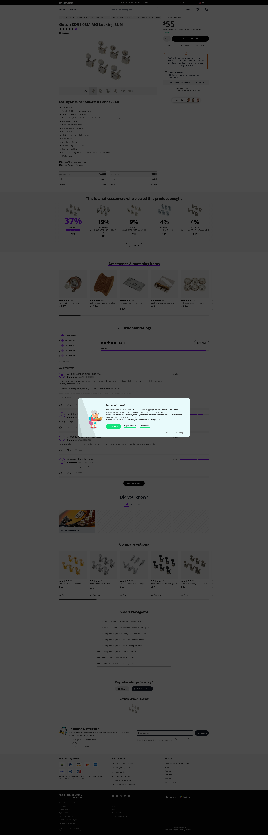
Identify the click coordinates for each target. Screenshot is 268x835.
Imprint (168, 433)
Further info (145, 425)
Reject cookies (130, 425)
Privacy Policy (178, 433)
